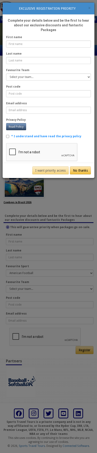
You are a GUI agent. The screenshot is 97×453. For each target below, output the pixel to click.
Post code (13, 86)
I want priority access (50, 170)
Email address (16, 103)
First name (14, 37)
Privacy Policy (16, 119)
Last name (14, 53)
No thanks (80, 170)
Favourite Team (17, 70)
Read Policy (16, 126)
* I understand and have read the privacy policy (46, 136)
